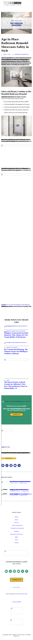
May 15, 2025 (14, 483)
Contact (16, 542)
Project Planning (11, 347)
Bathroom (18, 54)
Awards (8, 331)
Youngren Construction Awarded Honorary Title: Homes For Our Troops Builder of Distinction (16, 335)
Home (16, 517)
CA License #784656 (16, 601)
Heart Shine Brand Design (21, 593)
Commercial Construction (17, 528)
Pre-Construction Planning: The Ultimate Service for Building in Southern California (16, 351)
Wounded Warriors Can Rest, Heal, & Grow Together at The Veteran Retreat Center (21, 494)
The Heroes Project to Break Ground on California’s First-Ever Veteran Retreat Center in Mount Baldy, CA (20, 481)
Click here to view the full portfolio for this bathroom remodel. (15, 304)
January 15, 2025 (15, 491)
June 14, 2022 (6, 54)
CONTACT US (16, 579)
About (16, 519)
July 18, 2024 (14, 495)
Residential (25, 54)
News (7, 380)
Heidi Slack (23, 483)
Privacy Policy (16, 587)
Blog (16, 537)
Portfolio (16, 531)
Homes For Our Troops (19, 331)
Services (16, 522)
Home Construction (17, 525)
